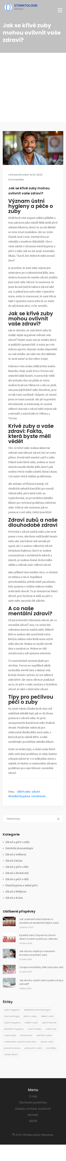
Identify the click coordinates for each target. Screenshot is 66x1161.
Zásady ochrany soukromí (33, 1108)
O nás (33, 1096)
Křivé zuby (24, 791)
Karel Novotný (20, 174)
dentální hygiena (19, 796)
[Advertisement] (33, 87)
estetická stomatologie (37, 1009)
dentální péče (44, 1035)
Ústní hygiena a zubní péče (21, 885)
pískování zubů (33, 1048)
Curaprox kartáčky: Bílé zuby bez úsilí (41, 967)
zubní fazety (34, 1028)
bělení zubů (47, 1016)
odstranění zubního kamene (20, 1041)
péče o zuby (30, 1016)
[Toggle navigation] (60, 10)
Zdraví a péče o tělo (16, 866)
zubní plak (10, 1035)
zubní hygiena (12, 1022)
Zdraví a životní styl (17, 873)
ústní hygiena (12, 1009)
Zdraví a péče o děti (17, 879)
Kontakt (33, 1115)
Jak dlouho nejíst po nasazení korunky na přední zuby (37, 953)
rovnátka (51, 1048)
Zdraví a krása (13, 860)
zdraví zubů (47, 1041)
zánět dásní (11, 1054)
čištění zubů (31, 1022)
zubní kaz (51, 1028)
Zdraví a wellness (15, 854)
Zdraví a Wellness (15, 891)
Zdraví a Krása (14, 897)
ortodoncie (38, 796)
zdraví (36, 791)
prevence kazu (12, 1048)
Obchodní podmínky (33, 1102)
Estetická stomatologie (19, 848)
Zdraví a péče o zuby (17, 842)
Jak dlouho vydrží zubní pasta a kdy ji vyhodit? (41, 982)
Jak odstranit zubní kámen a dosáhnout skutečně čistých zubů (39, 921)
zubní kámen (49, 1022)
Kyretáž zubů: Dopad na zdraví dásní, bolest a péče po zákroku (38, 937)
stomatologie (11, 1016)
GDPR (33, 1121)
